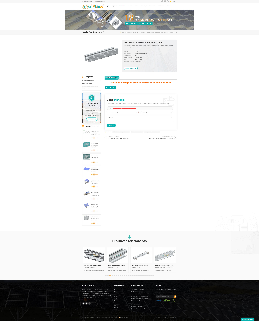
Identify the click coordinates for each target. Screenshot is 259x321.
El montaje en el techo (88, 80)
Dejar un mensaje (248, 319)
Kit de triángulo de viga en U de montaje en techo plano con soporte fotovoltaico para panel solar (95, 133)
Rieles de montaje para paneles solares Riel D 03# (92, 266)
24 (153, 275)
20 (145, 275)
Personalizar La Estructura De (90, 86)
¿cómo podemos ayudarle (92, 104)
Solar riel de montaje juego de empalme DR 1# (116, 266)
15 (135, 275)
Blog (156, 317)
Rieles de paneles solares (136, 132)
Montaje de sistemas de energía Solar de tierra (140, 308)
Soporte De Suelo (87, 83)
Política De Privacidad (172, 317)
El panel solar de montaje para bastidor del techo (140, 298)
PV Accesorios (86, 89)
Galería (115, 305)
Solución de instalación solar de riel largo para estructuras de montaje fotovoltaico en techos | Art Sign (165, 266)
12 (129, 275)
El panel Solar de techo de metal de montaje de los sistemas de (141, 303)
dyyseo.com (116, 317)
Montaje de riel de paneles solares (152, 132)
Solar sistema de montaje (136, 293)
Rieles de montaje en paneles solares (121, 132)
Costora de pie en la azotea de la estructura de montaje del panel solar (95, 218)
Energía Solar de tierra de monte (137, 311)
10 (124, 275)
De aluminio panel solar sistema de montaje (139, 296)
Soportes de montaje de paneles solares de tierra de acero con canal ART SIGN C (95, 194)
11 (126, 275)
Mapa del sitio (161, 317)
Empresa (114, 6)
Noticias (130, 6)
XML (165, 317)
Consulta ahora (129, 68)
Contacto (116, 307)
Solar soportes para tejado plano (137, 289)
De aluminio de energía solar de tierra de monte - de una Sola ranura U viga (95, 182)
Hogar (107, 6)
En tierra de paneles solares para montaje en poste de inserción (95, 206)
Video (136, 6)
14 (133, 275)
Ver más (93, 137)
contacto (169, 6)
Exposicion (152, 6)
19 (143, 275)
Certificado (116, 303)
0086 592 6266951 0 (88, 1)
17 (139, 275)
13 (131, 275)
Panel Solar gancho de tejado (137, 291)
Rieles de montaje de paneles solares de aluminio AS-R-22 (124, 108)
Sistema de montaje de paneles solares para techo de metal (95, 157)
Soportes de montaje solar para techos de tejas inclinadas (94, 145)
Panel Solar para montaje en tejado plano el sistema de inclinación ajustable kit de (95, 169)
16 (137, 275)
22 (149, 275)
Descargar (143, 6)
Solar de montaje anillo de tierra (137, 300)
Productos (122, 6)
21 (147, 275)
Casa (115, 289)
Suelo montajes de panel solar (137, 306)
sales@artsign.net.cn (100, 1)
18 (141, 275)
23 (151, 275)
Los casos (161, 6)
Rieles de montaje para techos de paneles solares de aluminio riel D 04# (141, 266)
